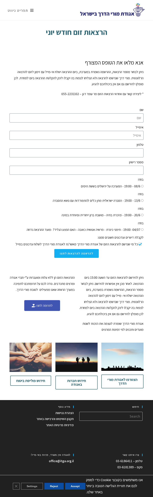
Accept (75, 486)
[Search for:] (111, 416)
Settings (32, 486)
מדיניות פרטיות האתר (60, 425)
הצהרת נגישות (64, 413)
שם (141, 110)
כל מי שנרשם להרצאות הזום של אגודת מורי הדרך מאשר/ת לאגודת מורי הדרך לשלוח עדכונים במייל (77, 244)
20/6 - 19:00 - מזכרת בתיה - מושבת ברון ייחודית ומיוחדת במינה (101, 215)
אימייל (139, 127)
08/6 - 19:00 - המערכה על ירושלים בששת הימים (110, 186)
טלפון (140, 144)
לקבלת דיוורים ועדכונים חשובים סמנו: (120, 237)
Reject (54, 486)
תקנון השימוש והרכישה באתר (55, 419)
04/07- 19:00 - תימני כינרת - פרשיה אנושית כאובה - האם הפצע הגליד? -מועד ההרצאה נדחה (83, 229)
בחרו (140, 179)
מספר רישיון (136, 162)
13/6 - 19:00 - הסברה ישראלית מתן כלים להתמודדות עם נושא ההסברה (96, 200)
